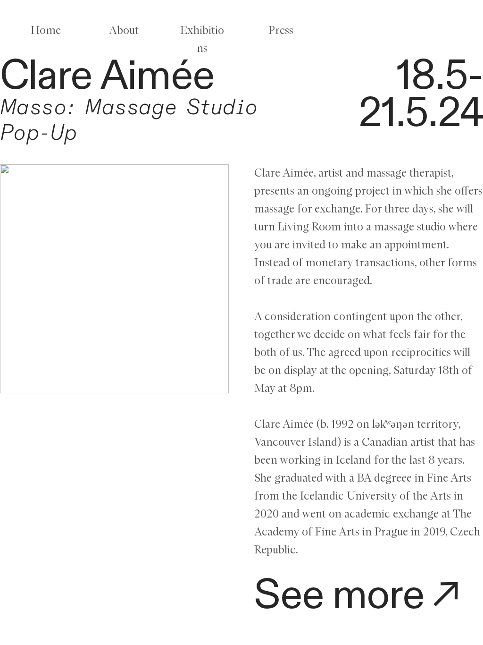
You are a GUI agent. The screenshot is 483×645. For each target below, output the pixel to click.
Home (46, 30)
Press (280, 30)
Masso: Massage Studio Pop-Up (129, 120)
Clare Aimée (107, 76)
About (124, 30)
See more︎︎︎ (360, 595)
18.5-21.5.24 (420, 95)
